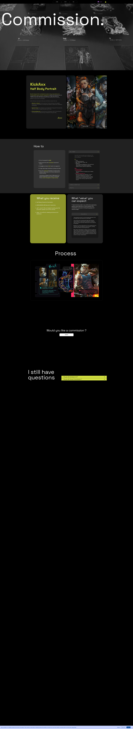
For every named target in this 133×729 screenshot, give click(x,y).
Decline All (123, 727)
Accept (128, 727)
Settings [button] (118, 727)
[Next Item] (104, 102)
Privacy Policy (74, 727)
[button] (73, 2)
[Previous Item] (69, 102)
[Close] (131, 727)
